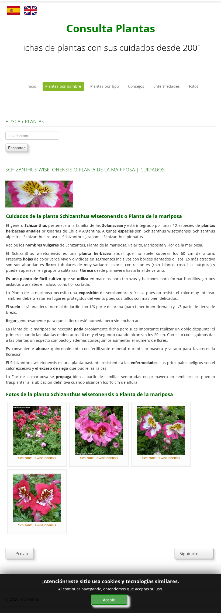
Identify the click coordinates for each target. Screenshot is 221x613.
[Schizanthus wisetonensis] (37, 430)
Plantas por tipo (104, 86)
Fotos (193, 86)
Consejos (136, 86)
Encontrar (16, 147)
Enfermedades (166, 86)
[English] (30, 9)
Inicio (31, 86)
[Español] (13, 9)
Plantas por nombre (63, 86)
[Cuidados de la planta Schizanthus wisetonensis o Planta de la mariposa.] (39, 193)
